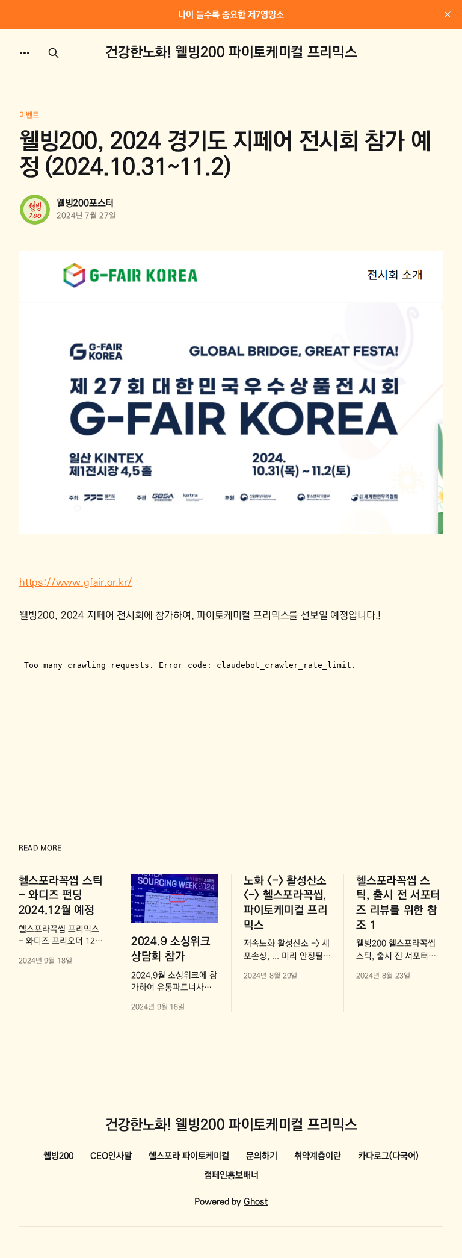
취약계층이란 (317, 1156)
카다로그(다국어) (388, 1156)
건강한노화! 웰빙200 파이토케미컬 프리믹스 (231, 53)
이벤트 (29, 115)
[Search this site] (53, 53)
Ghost (256, 1202)
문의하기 (261, 1156)
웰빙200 (58, 1156)
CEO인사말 (111, 1156)
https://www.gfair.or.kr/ (75, 582)
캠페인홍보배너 (231, 1175)
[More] (24, 53)
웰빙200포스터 (85, 203)
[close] (447, 14)
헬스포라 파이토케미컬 (189, 1156)
